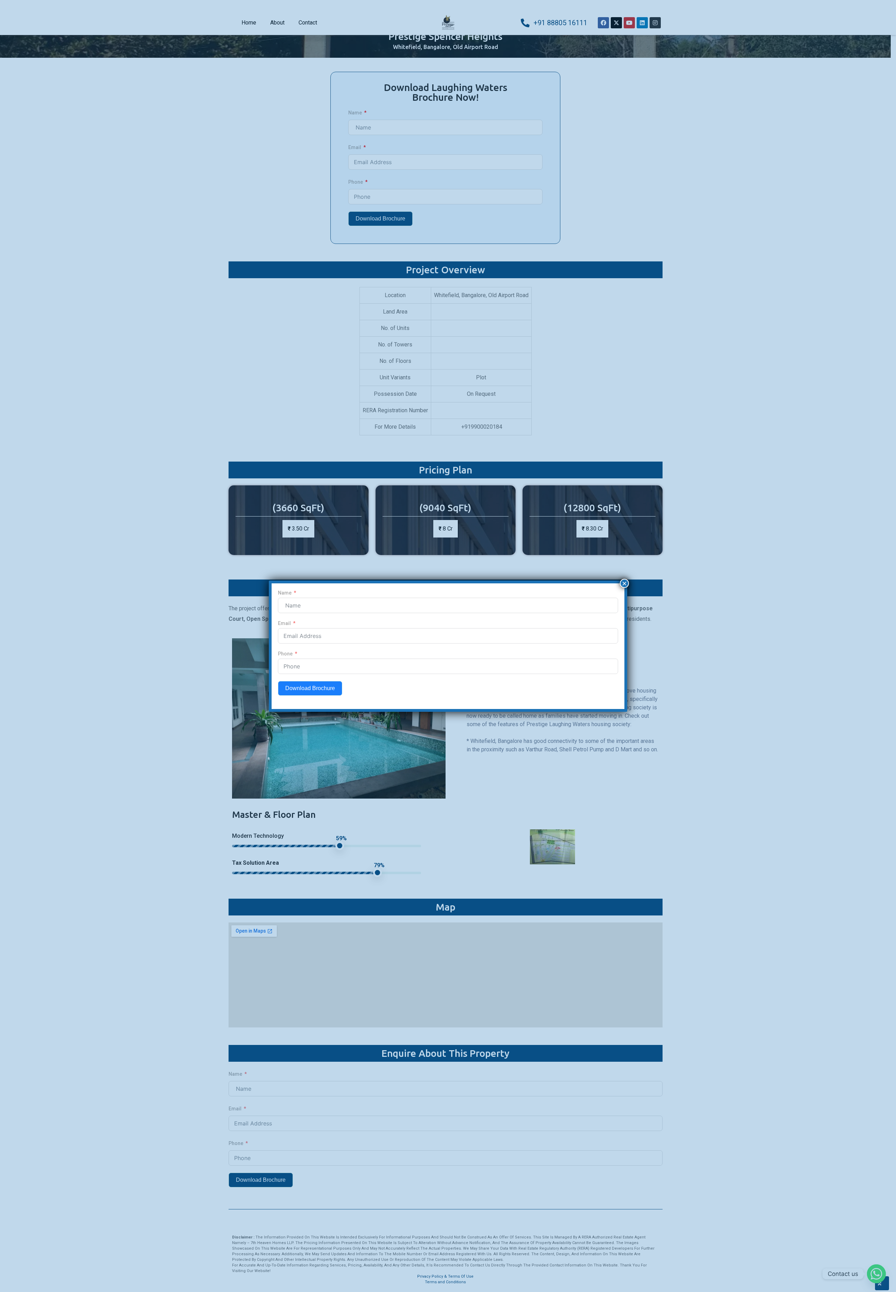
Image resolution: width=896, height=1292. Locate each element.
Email (284, 623)
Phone (285, 653)
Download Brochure (310, 688)
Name (285, 593)
